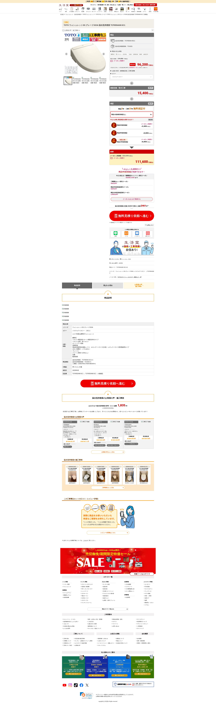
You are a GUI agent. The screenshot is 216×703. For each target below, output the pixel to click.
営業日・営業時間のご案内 (143, 643)
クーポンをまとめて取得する (131, 199)
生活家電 (128, 597)
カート (125, 4)
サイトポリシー (141, 619)
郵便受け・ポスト (149, 602)
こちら (85, 540)
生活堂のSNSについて (121, 643)
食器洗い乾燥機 (85, 586)
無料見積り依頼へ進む (133, 216)
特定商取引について (142, 621)
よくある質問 (66, 628)
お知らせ (114, 4)
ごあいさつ (66, 623)
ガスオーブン (85, 593)
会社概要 (139, 638)
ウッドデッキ (148, 591)
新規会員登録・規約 (117, 619)
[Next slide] (103, 54)
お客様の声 (77, 645)
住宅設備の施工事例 (80, 638)
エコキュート (129, 586)
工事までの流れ (115, 259)
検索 (120, 4)
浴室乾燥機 (66, 597)
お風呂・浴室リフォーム (109, 600)
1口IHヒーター (85, 598)
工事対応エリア (67, 643)
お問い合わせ (115, 626)
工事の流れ (66, 638)
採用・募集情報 (141, 640)
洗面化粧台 (106, 595)
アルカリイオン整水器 (108, 593)
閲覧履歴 (101, 4)
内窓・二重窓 (148, 595)
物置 (146, 600)
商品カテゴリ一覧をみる (108, 609)
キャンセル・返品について (94, 628)
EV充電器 (147, 586)
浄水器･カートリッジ (108, 591)
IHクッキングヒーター (87, 589)
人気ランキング (102, 640)
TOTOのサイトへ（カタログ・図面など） (129, 277)
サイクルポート (148, 589)
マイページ (115, 623)
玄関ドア (147, 598)
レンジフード (85, 591)
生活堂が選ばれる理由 (68, 626)
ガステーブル (85, 600)
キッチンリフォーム (86, 602)
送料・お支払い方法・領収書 (95, 619)
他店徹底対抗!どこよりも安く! (70, 621)
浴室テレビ (106, 598)
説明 (151, 87)
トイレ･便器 (66, 584)
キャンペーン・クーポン (69, 619)
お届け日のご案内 (92, 623)
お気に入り (150, 225)
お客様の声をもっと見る (108, 452)
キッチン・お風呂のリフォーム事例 (83, 640)
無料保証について (92, 626)
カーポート (147, 584)
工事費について (67, 640)
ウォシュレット (67, 586)
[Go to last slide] (66, 54)
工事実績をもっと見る (108, 487)
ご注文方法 (90, 621)
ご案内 (107, 4)
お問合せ (131, 4)
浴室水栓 (105, 589)
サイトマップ (140, 628)
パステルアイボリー (117, 76)
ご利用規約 (140, 626)
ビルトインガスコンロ (87, 584)
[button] (68, 81)
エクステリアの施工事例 (81, 643)
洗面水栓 (105, 586)
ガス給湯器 (128, 584)
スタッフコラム (102, 645)
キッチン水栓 (106, 584)
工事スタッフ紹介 (67, 645)
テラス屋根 (147, 593)
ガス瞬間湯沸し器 (130, 589)
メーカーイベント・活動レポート (106, 643)
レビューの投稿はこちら (108, 532)
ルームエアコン (67, 592)
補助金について (120, 638)
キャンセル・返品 (126, 259)
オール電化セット (130, 591)
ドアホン (147, 605)
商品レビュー (119, 640)
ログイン (94, 4)
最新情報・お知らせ (103, 638)
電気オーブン (85, 595)
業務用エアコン (67, 595)
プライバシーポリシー (142, 623)
